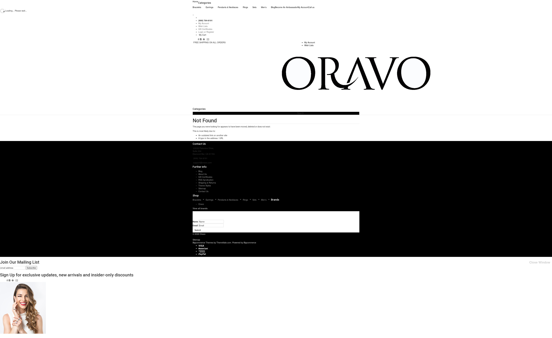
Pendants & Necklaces (228, 7)
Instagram (201, 39)
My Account (303, 7)
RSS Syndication (205, 179)
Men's (264, 7)
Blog (200, 171)
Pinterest (204, 39)
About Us (202, 174)
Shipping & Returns (207, 182)
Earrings (209, 7)
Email (208, 39)
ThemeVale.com (223, 242)
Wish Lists (203, 26)
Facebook (198, 39)
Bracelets (197, 7)
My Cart (202, 34)
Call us (311, 7)
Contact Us (203, 191)
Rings (245, 7)
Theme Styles (204, 185)
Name (195, 221)
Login (200, 31)
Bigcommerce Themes (203, 242)
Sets (254, 7)
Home (195, 1)
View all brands (200, 208)
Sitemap (202, 188)
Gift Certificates (205, 29)
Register (210, 31)
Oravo (201, 204)
